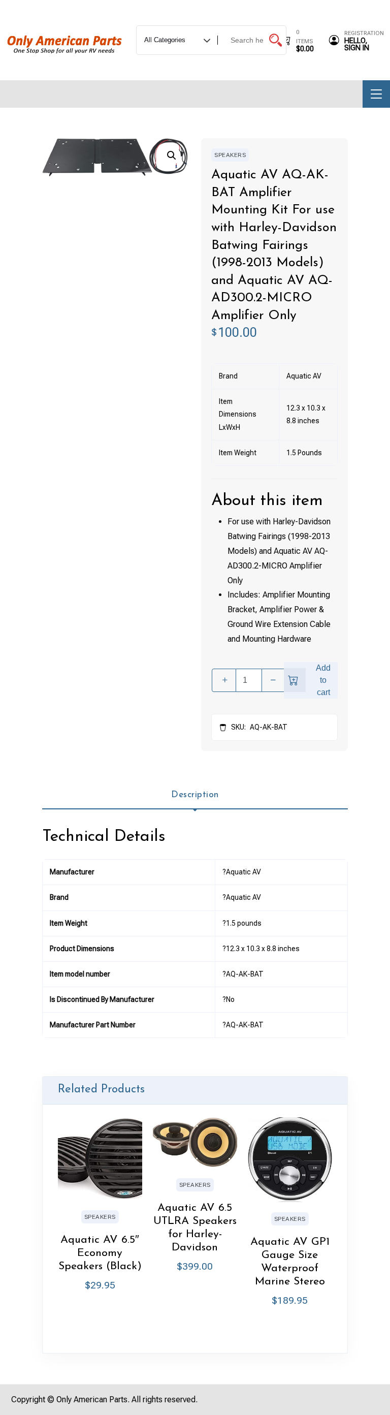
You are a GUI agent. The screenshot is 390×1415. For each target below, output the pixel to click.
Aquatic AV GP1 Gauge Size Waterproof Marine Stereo (290, 1262)
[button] (171, 155)
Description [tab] (195, 795)
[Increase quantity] (224, 680)
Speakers (230, 155)
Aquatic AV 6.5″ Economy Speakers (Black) (100, 1253)
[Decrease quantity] (274, 680)
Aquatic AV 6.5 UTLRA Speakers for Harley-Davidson (195, 1228)
